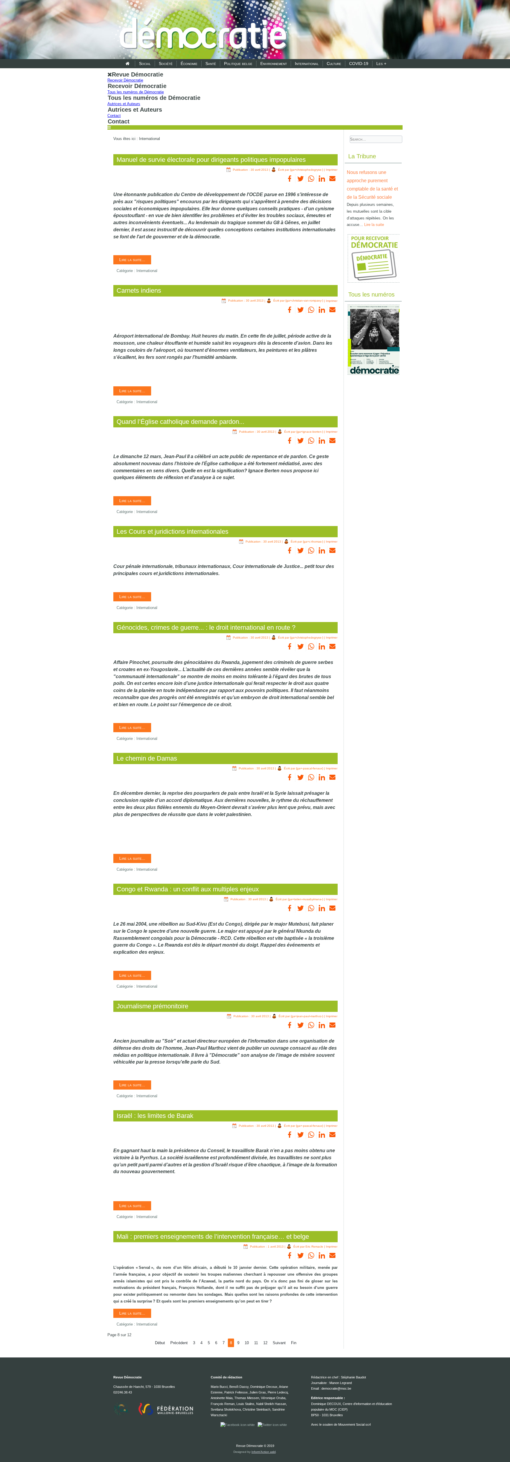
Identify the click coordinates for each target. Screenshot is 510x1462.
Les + (381, 63)
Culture (334, 63)
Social (145, 63)
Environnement (273, 63)
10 (247, 1343)
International (307, 63)
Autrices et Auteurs (123, 104)
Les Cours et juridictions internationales (172, 531)
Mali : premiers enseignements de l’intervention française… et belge (213, 1236)
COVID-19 (358, 63)
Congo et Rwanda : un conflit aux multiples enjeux (188, 889)
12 (265, 1343)
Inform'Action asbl (263, 1451)
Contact (114, 115)
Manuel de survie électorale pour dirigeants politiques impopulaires (211, 159)
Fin (293, 1343)
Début (160, 1343)
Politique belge (238, 63)
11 (256, 1343)
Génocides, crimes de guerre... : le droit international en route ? (206, 627)
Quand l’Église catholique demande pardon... (180, 421)
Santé (210, 63)
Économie (189, 63)
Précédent (179, 1343)
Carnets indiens (139, 290)
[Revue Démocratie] (201, 30)
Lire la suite (374, 224)
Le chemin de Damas (147, 758)
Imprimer (331, 169)
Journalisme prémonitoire (152, 1006)
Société (166, 63)
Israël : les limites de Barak (155, 1115)
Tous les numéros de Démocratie (135, 92)
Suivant (279, 1343)
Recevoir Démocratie (125, 80)
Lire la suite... (132, 259)
